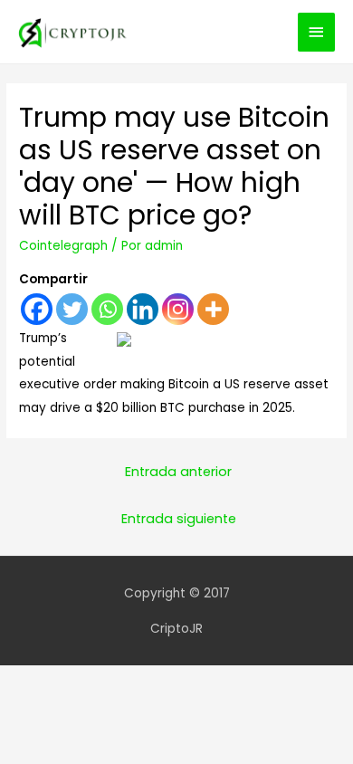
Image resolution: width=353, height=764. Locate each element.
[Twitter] (72, 309)
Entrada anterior (178, 472)
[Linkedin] (142, 309)
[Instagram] (178, 309)
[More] (213, 309)
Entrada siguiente (178, 519)
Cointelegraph (63, 245)
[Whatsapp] (107, 309)
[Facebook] (36, 309)
